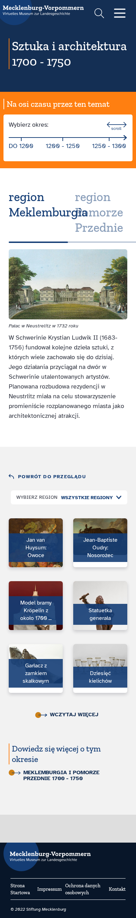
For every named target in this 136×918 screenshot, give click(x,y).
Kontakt (117, 889)
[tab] (38, 212)
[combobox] (90, 498)
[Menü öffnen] (120, 14)
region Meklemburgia (48, 204)
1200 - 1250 (63, 146)
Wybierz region (37, 497)
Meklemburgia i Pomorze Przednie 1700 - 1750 (61, 776)
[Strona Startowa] (47, 853)
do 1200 (21, 146)
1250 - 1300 (109, 146)
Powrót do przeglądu (52, 477)
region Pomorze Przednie (99, 212)
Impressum (49, 889)
